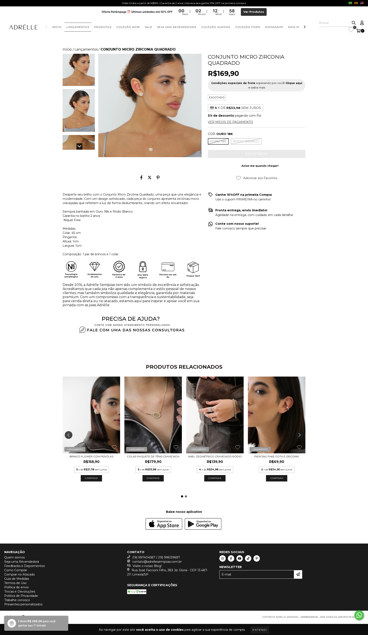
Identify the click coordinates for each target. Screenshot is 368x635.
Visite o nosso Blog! (147, 566)
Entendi (260, 629)
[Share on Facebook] (141, 177)
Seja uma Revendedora (176, 27)
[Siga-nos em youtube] (239, 558)
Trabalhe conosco (17, 600)
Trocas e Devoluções (19, 591)
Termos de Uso (15, 583)
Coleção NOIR (128, 27)
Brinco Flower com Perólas (91, 456)
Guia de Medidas (16, 579)
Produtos (102, 27)
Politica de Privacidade (21, 596)
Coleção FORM (247, 27)
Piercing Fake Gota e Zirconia (276, 456)
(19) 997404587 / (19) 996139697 (156, 557)
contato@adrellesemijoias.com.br (157, 562)
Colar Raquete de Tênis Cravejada (153, 456)
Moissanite (274, 27)
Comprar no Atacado (19, 574)
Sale (148, 27)
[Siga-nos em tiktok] (248, 558)
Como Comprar (15, 570)
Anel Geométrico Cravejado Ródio (215, 456)
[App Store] (164, 524)
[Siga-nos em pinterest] (256, 558)
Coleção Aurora (215, 27)
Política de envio (16, 587)
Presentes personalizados (23, 604)
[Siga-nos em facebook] (231, 558)
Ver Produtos (253, 11)
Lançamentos (77, 27)
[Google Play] (203, 524)
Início (57, 27)
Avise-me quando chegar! (260, 165)
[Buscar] (353, 23)
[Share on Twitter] (150, 177)
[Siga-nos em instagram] (222, 558)
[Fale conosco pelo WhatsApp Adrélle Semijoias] (359, 615)
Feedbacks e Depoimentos (24, 566)
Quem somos (14, 557)
